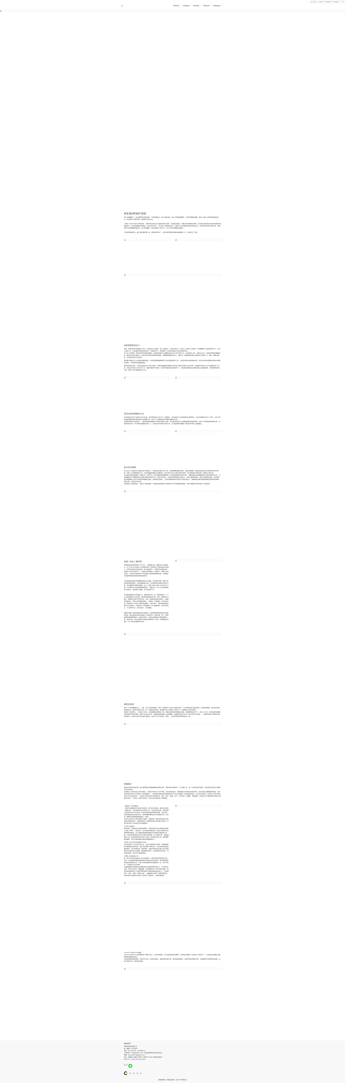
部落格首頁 (217, 6)
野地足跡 (206, 6)
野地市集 (176, 6)
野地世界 (196, 6)
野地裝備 (186, 6)
